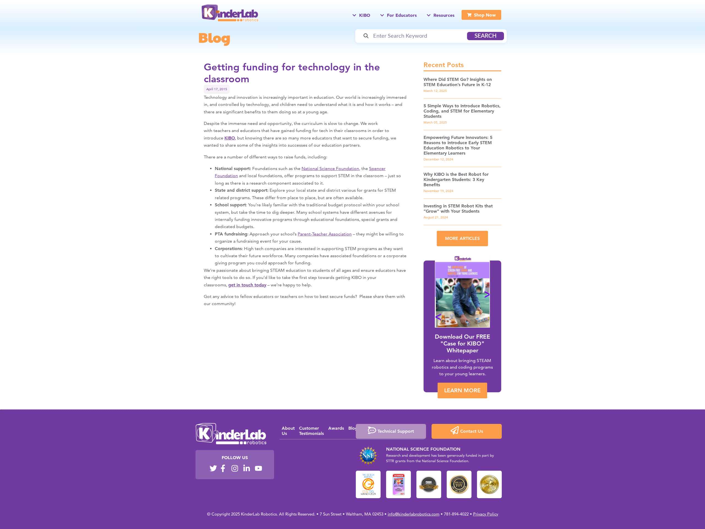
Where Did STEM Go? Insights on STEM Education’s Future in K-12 (458, 82)
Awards (336, 428)
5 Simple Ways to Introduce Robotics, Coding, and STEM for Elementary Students (462, 111)
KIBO (229, 138)
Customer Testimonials (311, 431)
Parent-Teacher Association (325, 234)
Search (485, 36)
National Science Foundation (330, 168)
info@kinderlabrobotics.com (414, 514)
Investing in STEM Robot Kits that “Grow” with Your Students (458, 208)
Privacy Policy (485, 514)
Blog (214, 37)
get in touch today (247, 284)
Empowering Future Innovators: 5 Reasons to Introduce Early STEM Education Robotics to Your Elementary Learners (458, 145)
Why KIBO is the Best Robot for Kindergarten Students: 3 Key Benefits (456, 179)
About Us (288, 431)
